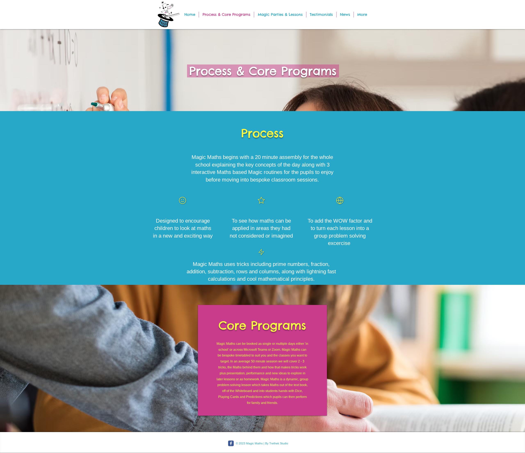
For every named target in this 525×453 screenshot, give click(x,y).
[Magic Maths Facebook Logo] (231, 443)
